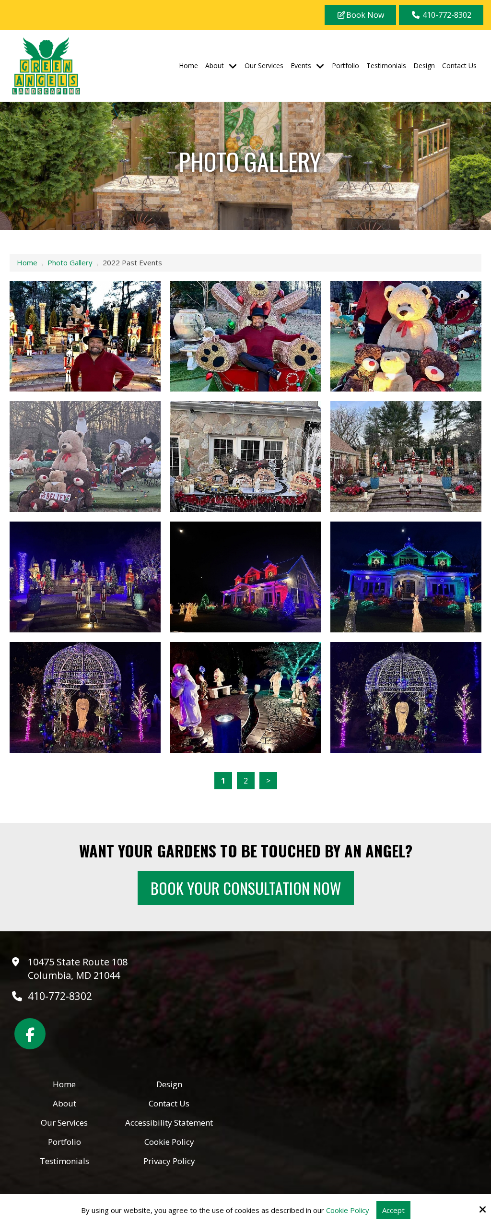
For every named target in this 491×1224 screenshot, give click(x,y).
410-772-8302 (446, 15)
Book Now (365, 15)
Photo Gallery (70, 262)
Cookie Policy (347, 1210)
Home (27, 262)
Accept (393, 1210)
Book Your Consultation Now (246, 888)
